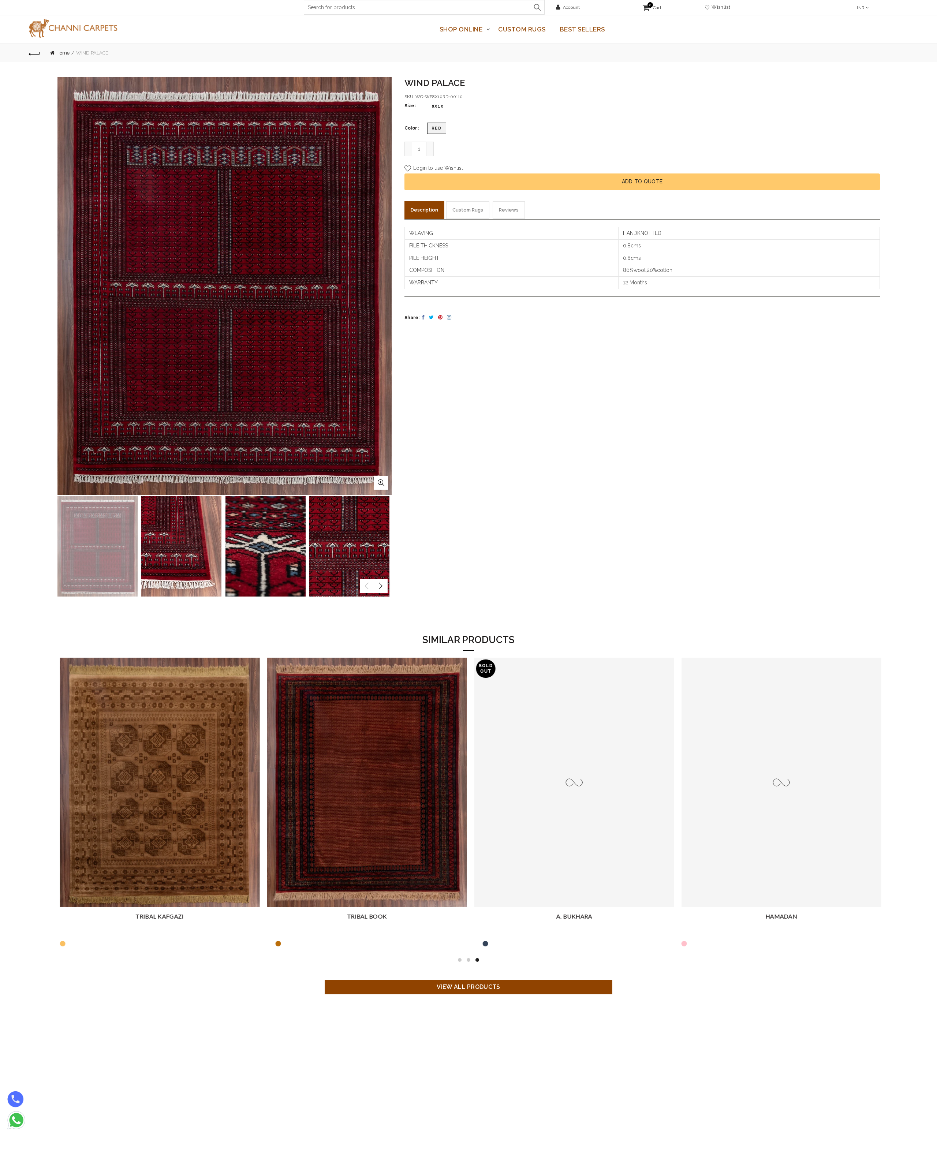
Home (63, 53)
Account (571, 7)
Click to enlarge (381, 483)
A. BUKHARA (572, 917)
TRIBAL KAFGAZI (158, 917)
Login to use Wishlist (437, 168)
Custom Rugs (522, 29)
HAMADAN (779, 917)
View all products (468, 986)
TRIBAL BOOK (365, 917)
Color (410, 128)
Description (424, 210)
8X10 (438, 106)
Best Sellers (582, 29)
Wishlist (719, 7)
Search (537, 7)
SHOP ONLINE (461, 29)
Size (409, 105)
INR (861, 7)
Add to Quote (642, 181)
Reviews (509, 210)
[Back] (34, 53)
